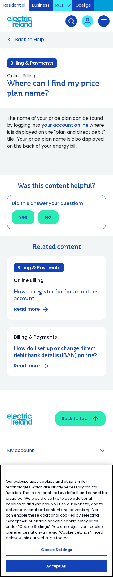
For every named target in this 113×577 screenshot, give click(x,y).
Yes (23, 217)
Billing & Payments (32, 63)
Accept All (56, 566)
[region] (56, 521)
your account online (64, 125)
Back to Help (29, 39)
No (48, 217)
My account (20, 450)
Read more (27, 309)
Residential (14, 5)
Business (40, 5)
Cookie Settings (56, 549)
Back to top (75, 418)
